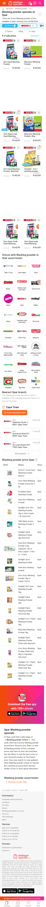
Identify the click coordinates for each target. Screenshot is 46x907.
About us (5, 814)
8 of (9, 36)
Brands (4, 808)
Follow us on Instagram (10, 833)
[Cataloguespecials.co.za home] (16, 3)
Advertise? (6, 802)
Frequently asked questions (12, 799)
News (4, 820)
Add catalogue (7, 817)
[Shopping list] (35, 3)
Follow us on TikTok (9, 839)
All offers (9, 9)
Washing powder (21, 9)
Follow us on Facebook (10, 830)
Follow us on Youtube (10, 836)
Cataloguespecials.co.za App (13, 811)
